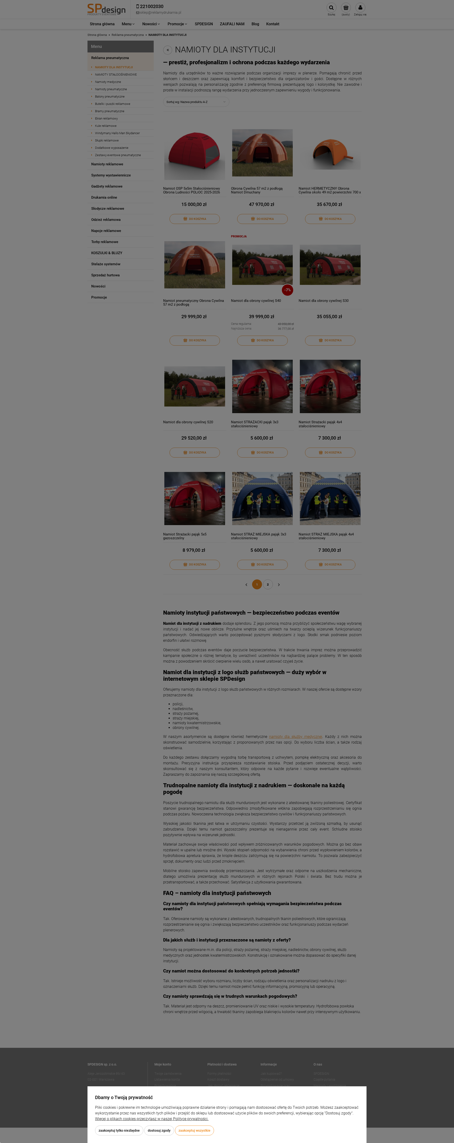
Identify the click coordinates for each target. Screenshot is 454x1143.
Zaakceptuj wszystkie (194, 1130)
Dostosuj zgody (159, 1130)
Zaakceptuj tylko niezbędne (119, 1130)
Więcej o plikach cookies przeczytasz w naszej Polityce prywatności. (152, 1119)
